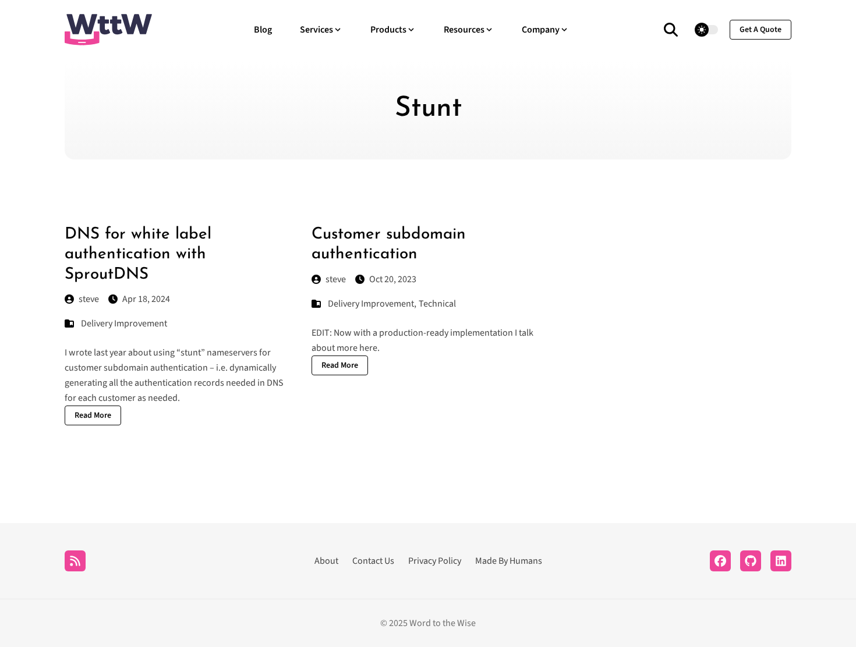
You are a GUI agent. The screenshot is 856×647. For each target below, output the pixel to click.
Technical (437, 303)
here (368, 348)
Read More (93, 415)
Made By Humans (508, 560)
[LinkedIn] (780, 560)
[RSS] (75, 560)
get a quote (760, 29)
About (326, 560)
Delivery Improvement (124, 323)
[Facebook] (720, 560)
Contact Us (373, 560)
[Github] (750, 560)
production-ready (414, 332)
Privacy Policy (434, 560)
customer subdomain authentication (136, 367)
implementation (481, 332)
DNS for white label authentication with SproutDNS (138, 254)
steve (89, 299)
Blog (263, 29)
